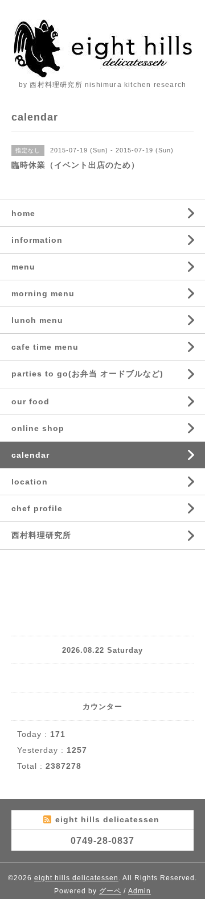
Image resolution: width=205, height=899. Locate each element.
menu (23, 266)
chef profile (37, 508)
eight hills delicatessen (76, 878)
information (37, 240)
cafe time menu (45, 346)
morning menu (43, 293)
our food (30, 401)
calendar (30, 454)
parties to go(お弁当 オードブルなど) (87, 373)
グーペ (110, 891)
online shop (37, 428)
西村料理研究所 (41, 535)
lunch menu (37, 320)
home (23, 213)
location (29, 481)
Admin (139, 891)
